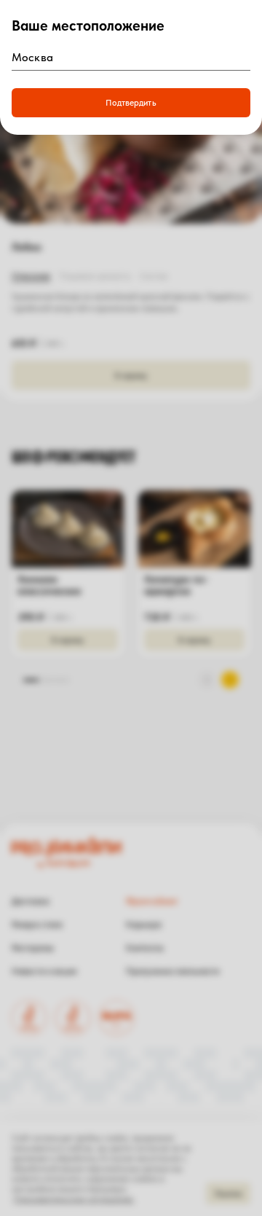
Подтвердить (131, 103)
